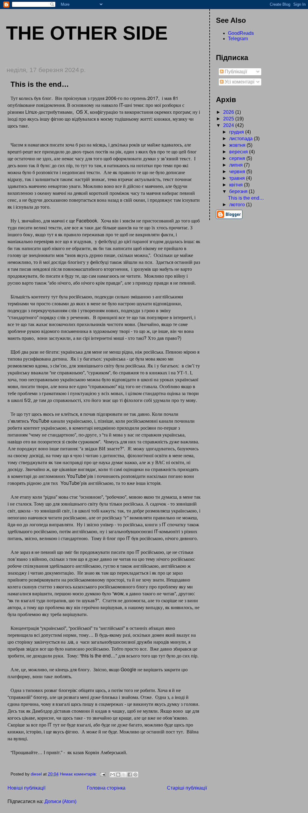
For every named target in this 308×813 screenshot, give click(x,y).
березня (239, 191)
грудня (237, 131)
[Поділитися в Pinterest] (135, 775)
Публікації (235, 71)
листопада (241, 138)
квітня (236, 184)
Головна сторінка (106, 787)
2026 (229, 112)
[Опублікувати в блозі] (118, 775)
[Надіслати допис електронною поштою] (102, 774)
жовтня (238, 145)
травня (237, 178)
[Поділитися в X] (124, 775)
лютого (237, 204)
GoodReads (241, 33)
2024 (229, 125)
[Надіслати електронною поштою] (112, 775)
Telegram (238, 38)
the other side (87, 33)
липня (236, 165)
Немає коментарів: (79, 774)
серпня (237, 158)
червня (237, 171)
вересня (239, 151)
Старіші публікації (187, 787)
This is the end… (40, 84)
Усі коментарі (238, 81)
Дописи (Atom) (60, 801)
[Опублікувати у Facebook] (130, 775)
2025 (229, 118)
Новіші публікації (26, 787)
